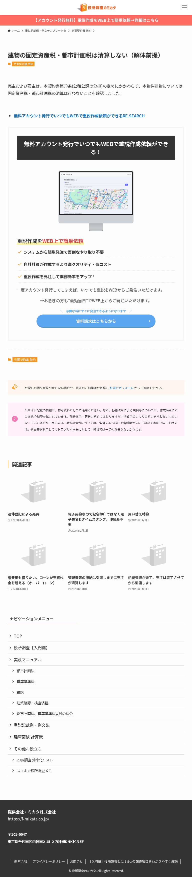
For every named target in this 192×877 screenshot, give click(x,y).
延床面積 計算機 (28, 737)
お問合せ (76, 861)
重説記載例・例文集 (32, 725)
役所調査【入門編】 (32, 648)
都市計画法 (25, 670)
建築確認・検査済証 (32, 702)
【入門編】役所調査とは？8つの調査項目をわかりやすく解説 (133, 861)
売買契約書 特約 (23, 64)
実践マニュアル (28, 660)
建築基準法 (25, 681)
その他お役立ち (28, 749)
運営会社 (20, 861)
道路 (20, 692)
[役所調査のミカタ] (96, 7)
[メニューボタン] (184, 7)
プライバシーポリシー (48, 861)
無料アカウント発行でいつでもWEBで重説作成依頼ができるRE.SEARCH (79, 116)
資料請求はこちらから (96, 321)
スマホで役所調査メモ (34, 770)
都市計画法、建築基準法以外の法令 (45, 713)
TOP (18, 636)
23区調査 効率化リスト (35, 759)
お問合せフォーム (122, 388)
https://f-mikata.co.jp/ (28, 819)
